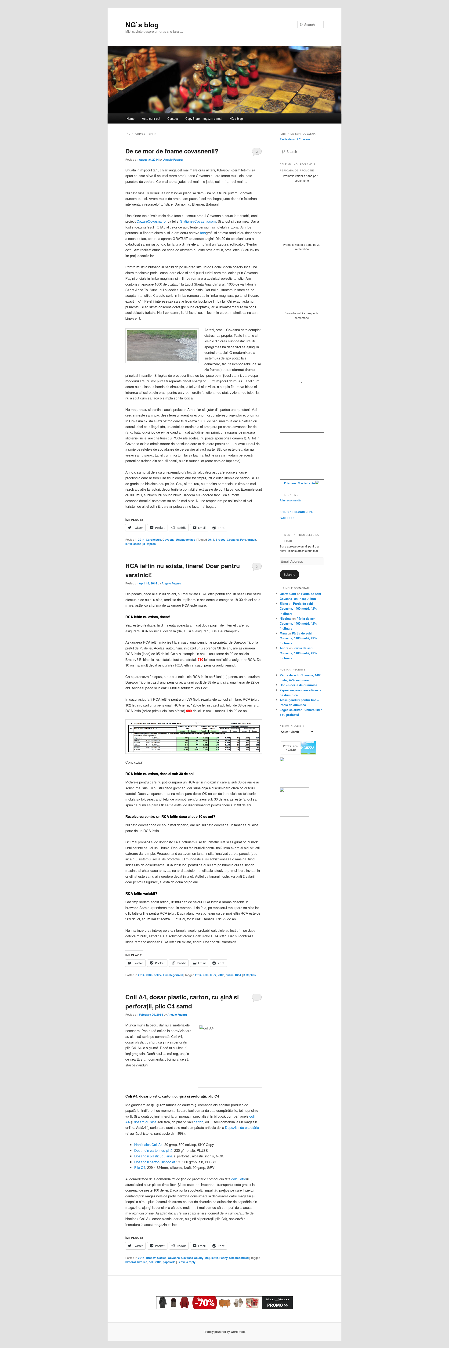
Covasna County (192, 1258)
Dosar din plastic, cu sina (153, 1155)
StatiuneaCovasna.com (198, 221)
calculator (209, 975)
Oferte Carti (288, 593)
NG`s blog (142, 24)
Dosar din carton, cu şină (153, 1150)
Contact (172, 118)
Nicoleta (285, 618)
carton (198, 1121)
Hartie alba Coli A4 (148, 1144)
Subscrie (289, 574)
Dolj (207, 1258)
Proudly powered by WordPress (224, 1332)
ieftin (128, 544)
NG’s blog (236, 118)
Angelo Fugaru (173, 159)
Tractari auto (306, 483)
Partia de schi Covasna (295, 139)
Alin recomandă (290, 500)
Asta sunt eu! (151, 118)
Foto (243, 539)
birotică (142, 1262)
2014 (141, 539)
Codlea (162, 1258)
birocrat (130, 1262)
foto (203, 232)
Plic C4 (139, 1167)
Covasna (168, 539)
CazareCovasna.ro (151, 221)
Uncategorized (185, 539)
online (137, 544)
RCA (238, 975)
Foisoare (290, 483)
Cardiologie (153, 539)
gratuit (251, 539)
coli (151, 1262)
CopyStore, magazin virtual (203, 118)
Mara (283, 633)
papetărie (169, 1262)
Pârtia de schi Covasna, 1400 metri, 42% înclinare (298, 608)
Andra (284, 648)
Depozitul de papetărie (242, 1127)
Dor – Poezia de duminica (298, 685)
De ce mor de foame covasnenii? (171, 151)
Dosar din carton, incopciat (154, 1161)
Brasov (220, 539)
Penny (223, 1258)
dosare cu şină (145, 1121)
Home (130, 118)
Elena (284, 603)
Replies (149, 544)
